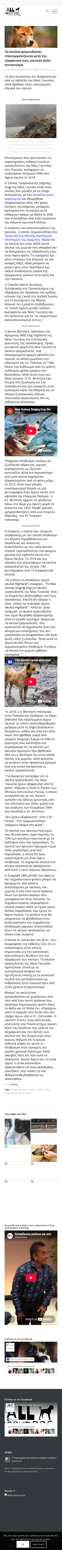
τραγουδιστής (24, 1093)
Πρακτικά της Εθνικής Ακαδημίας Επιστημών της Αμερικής (28, 237)
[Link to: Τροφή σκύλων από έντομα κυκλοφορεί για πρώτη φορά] (18, 1152)
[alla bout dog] (26, 11)
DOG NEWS (11, 70)
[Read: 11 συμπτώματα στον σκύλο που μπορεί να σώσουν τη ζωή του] (7, 1460)
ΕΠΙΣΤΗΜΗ (21, 70)
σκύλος (47, 1089)
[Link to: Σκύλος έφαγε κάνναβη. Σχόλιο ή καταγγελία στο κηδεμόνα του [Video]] (18, 1169)
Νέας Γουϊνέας (29, 1089)
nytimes (14, 1084)
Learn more (38, 1544)
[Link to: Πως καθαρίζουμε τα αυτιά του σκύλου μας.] (44, 1153)
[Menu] (53, 11)
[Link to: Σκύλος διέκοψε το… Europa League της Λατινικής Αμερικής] (18, 1186)
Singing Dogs (16, 1089)
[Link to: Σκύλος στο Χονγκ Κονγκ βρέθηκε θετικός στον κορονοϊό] (18, 1132)
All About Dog (48, 70)
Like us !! (14, 1420)
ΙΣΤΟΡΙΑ (29, 70)
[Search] (45, 11)
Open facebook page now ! (21, 1359)
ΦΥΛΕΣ (36, 70)
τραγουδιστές (11, 1093)
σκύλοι (40, 1089)
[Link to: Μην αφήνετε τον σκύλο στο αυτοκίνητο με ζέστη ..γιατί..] (44, 1188)
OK (22, 1544)
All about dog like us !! (29, 1405)
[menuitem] (45, 11)
